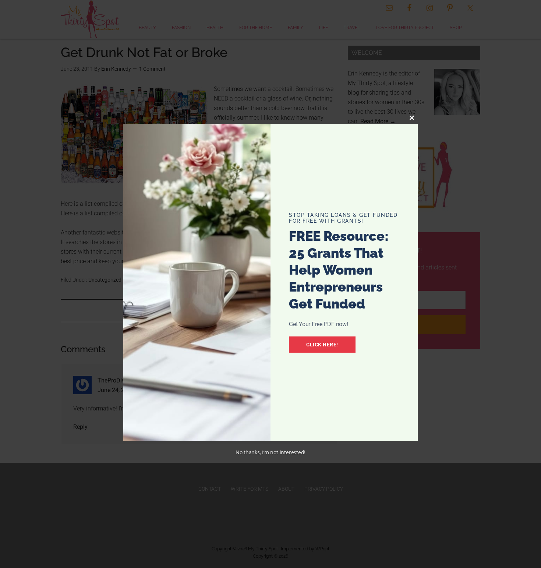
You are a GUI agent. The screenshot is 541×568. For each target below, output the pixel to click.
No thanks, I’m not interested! (270, 452)
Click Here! (322, 344)
